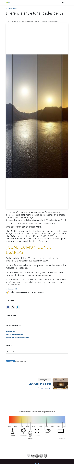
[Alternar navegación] (66, 3)
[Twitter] (13, 307)
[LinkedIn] (18, 307)
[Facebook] (8, 307)
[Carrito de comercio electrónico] (63, 2)
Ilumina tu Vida (12, 8)
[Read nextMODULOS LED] (60, 383)
